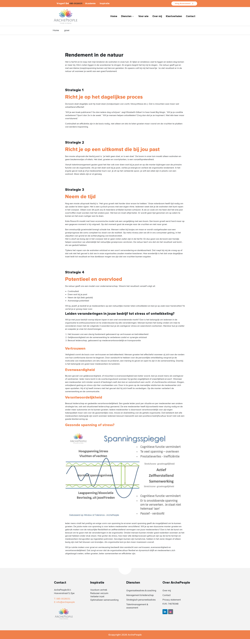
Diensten (126, 16)
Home (113, 16)
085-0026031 (75, 3)
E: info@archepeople (64, 602)
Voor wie (143, 16)
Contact (190, 16)
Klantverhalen (174, 16)
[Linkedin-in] (164, 611)
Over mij (157, 16)
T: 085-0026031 (62, 598)
